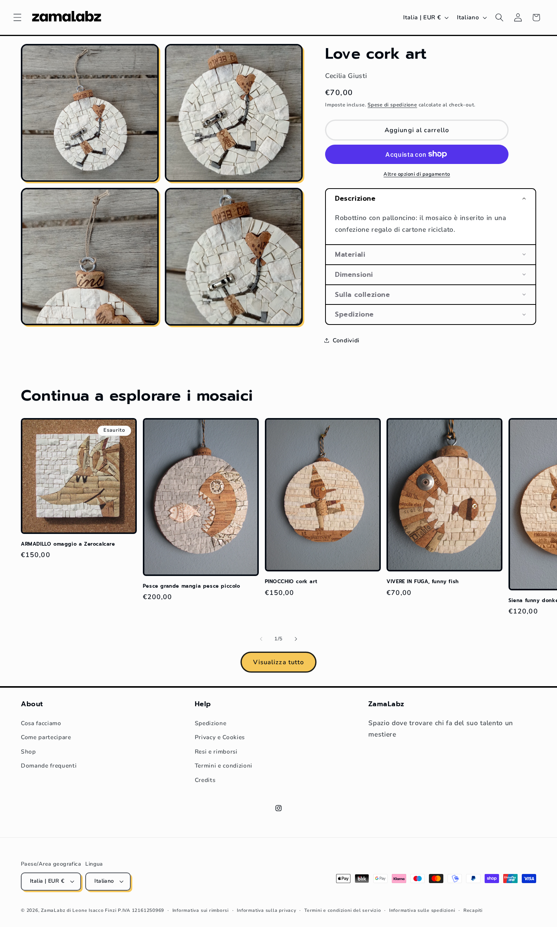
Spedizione (211, 723)
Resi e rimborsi (216, 751)
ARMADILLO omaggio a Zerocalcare (68, 544)
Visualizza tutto (278, 662)
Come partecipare (46, 737)
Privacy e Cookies (220, 737)
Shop (28, 751)
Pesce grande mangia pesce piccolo (191, 586)
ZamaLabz (53, 910)
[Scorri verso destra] (296, 639)
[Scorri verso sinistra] (261, 639)
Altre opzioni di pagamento (416, 173)
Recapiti (473, 910)
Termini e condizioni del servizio (342, 910)
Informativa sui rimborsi (200, 910)
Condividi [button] (346, 340)
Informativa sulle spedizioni (422, 910)
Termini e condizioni (223, 765)
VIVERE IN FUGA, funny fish (422, 582)
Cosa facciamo (41, 723)
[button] (17, 17)
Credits (205, 780)
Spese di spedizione (392, 104)
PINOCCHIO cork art (291, 582)
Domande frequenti (49, 765)
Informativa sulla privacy (266, 910)
